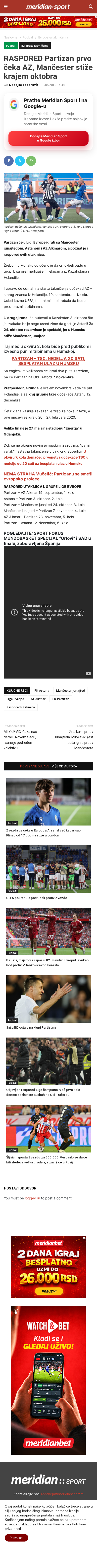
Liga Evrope (15, 699)
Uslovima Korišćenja (53, 1524)
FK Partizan (60, 699)
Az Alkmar (38, 699)
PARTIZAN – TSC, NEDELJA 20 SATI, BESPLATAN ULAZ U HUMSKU (48, 361)
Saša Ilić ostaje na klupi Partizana (31, 1027)
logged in (32, 1198)
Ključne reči (17, 690)
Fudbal (10, 45)
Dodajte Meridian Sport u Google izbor (48, 138)
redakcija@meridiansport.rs (62, 1494)
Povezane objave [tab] (34, 766)
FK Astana (41, 690)
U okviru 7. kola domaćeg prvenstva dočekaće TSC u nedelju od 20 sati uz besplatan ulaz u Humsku (46, 457)
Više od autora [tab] (64, 766)
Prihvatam (16, 1538)
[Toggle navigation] (5, 6)
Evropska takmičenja (34, 45)
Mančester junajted (70, 690)
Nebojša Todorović (23, 85)
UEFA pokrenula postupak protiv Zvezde (36, 898)
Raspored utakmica (20, 707)
